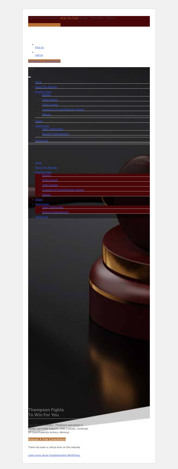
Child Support (50, 99)
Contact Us (41, 140)
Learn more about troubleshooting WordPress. (54, 455)
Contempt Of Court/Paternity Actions (63, 109)
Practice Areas (43, 91)
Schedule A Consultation (44, 25)
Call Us (39, 55)
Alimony (46, 114)
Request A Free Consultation (47, 439)
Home (38, 82)
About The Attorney (46, 86)
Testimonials (42, 125)
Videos (39, 121)
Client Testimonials (52, 128)
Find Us (39, 47)
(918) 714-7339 (69, 17)
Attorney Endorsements (55, 133)
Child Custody (50, 104)
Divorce (46, 94)
